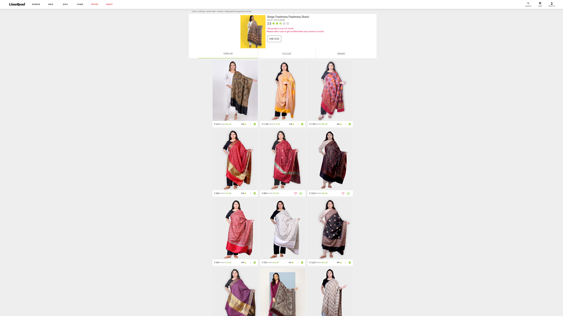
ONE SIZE (274, 38)
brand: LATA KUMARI (276, 20)
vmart (109, 4)
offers (94, 4)
